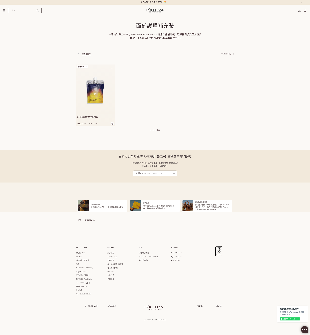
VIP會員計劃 (112, 257)
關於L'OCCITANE (81, 247)
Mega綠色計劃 (81, 272)
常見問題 (110, 260)
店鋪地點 (110, 253)
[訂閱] (174, 173)
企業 (140, 247)
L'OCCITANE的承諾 (83, 283)
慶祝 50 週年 (80, 253)
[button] (4, 10)
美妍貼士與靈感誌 (82, 260)
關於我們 (79, 257)
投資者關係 (143, 260)
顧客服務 (110, 247)
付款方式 (110, 275)
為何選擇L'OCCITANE (84, 279)
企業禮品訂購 (144, 253)
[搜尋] (38, 10)
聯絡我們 (110, 272)
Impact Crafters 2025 (83, 294)
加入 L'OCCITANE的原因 (148, 257)
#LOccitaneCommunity (84, 268)
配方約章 (79, 290)
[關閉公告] (301, 2)
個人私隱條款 (112, 268)
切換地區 (219, 306)
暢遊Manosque (81, 286)
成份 (77, 264)
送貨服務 (110, 279)
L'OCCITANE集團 (82, 275)
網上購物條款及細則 (115, 264)
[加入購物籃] (112, 123)
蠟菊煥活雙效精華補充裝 (87, 117)
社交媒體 (174, 247)
